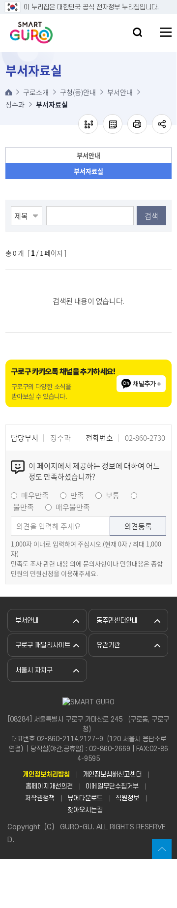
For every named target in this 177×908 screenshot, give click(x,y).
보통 (112, 495)
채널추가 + (147, 384)
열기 (137, 32)
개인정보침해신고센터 (112, 774)
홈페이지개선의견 (49, 786)
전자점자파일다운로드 (112, 124)
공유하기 (162, 124)
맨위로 (162, 849)
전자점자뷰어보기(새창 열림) (88, 124)
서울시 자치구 (34, 670)
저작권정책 (40, 798)
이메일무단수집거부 (112, 786)
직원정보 (127, 798)
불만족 (23, 507)
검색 (151, 216)
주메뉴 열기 (166, 32)
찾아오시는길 (85, 810)
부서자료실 (88, 171)
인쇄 (137, 124)
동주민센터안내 (117, 620)
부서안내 (88, 155)
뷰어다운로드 (85, 798)
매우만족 (35, 495)
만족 (77, 495)
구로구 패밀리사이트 (42, 645)
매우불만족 (73, 507)
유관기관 (108, 645)
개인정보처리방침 (46, 774)
